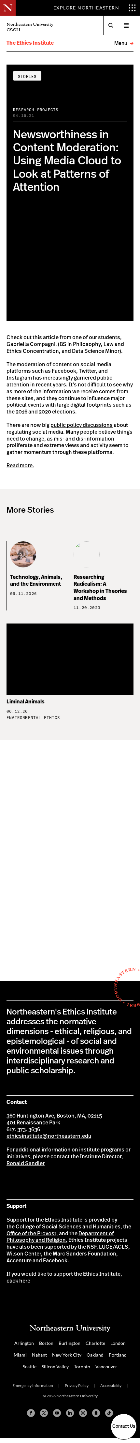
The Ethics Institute (30, 43)
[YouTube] (57, 1413)
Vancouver (106, 1366)
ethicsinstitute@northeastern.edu (49, 1136)
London (118, 1343)
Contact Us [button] (123, 1426)
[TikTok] (109, 1413)
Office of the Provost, (32, 1233)
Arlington (24, 1343)
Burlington (69, 1343)
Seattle (29, 1366)
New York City (66, 1355)
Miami (20, 1355)
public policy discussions (81, 425)
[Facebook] (31, 1413)
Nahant (39, 1355)
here (24, 1281)
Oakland (95, 1355)
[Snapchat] (96, 1413)
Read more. (20, 465)
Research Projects (35, 109)
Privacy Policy (77, 1385)
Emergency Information (32, 1385)
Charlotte (95, 1343)
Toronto (82, 1366)
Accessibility (110, 1385)
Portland (118, 1355)
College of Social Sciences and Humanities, (69, 1226)
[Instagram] (83, 1413)
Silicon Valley (55, 1366)
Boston (46, 1343)
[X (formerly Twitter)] (44, 1413)
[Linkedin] (70, 1413)
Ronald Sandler (26, 1163)
